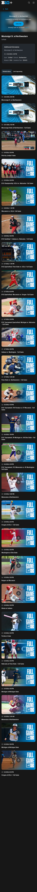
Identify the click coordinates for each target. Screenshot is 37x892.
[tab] (7, 71)
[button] (29, 3)
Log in (27, 27)
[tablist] (12, 71)
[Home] (7, 2)
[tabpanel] (18, 426)
